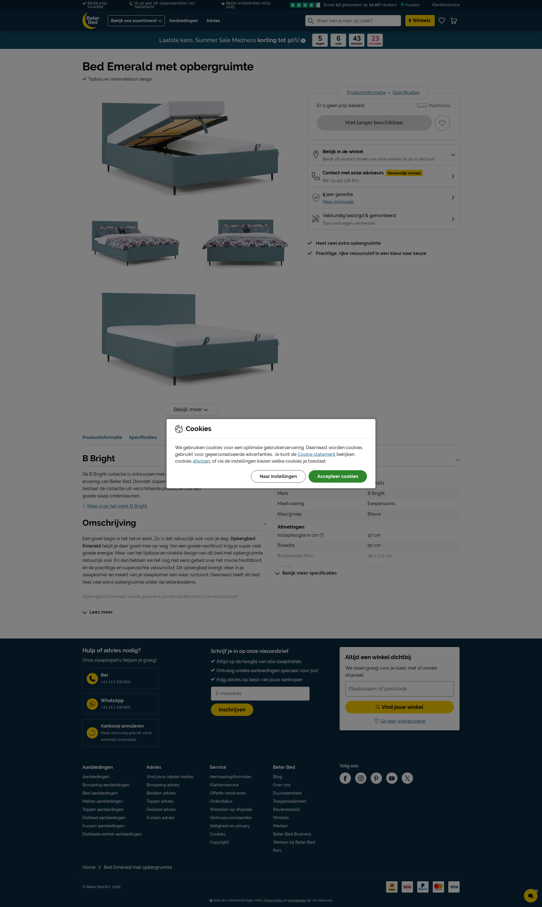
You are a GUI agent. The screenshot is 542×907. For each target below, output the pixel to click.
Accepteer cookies (337, 476)
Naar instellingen (278, 476)
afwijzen (201, 461)
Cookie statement (316, 454)
